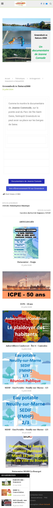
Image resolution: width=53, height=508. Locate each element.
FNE (45, 497)
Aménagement (35, 78)
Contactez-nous (36, 495)
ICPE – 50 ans (26, 304)
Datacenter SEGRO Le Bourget (26, 471)
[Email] (46, 3)
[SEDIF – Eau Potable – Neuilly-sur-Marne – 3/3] (26, 368)
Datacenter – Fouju (26, 262)
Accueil (7, 78)
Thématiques (20, 78)
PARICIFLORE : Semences (18, 481)
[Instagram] (43, 3)
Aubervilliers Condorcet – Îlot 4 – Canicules (26, 346)
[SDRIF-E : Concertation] (6, 492)
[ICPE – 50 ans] (26, 285)
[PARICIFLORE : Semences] (6, 482)
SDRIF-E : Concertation (18, 491)
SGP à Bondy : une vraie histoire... (20, 501)
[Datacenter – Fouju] (26, 243)
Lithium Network (44, 504)
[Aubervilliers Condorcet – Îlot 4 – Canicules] (26, 326)
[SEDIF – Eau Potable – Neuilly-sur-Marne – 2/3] (26, 410)
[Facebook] (41, 3)
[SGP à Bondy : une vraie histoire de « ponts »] (6, 502)
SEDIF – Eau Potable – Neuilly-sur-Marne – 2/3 (26, 429)
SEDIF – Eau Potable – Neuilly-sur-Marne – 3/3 (26, 388)
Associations (36, 497)
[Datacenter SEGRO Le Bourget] (26, 452)
